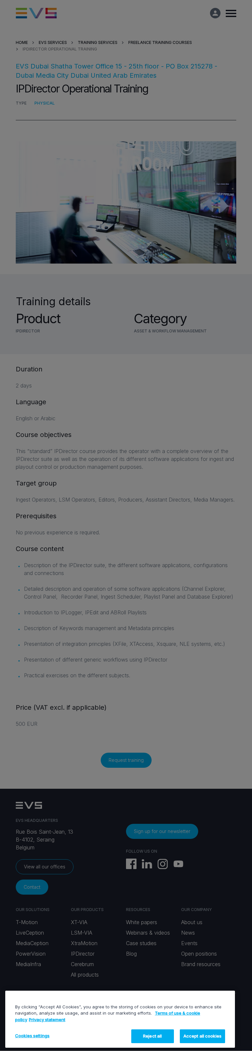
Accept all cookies (202, 1036)
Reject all (152, 1036)
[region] (120, 1019)
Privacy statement (47, 1019)
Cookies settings (32, 1035)
